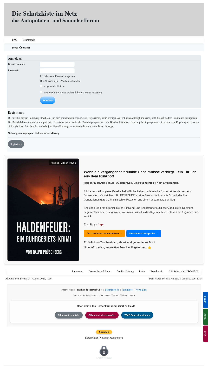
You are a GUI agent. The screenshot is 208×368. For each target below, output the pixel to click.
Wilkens (124, 295)
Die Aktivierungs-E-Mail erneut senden (60, 81)
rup (100, 224)
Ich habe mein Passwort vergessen (57, 76)
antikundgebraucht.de (89, 289)
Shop (205, 333)
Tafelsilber (127, 289)
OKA (107, 295)
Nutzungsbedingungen (20, 133)
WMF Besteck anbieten (137, 315)
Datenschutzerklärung (47, 133)
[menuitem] (12, 40)
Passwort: (13, 70)
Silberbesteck (112, 289)
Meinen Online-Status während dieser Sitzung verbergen (73, 92)
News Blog (141, 289)
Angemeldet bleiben (54, 86)
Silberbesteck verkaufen (102, 315)
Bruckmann (91, 295)
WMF (132, 295)
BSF (101, 295)
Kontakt (205, 300)
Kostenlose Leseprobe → (143, 233)
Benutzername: (16, 64)
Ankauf (205, 316)
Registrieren (16, 144)
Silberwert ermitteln (68, 315)
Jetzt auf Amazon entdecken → (104, 233)
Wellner (114, 295)
